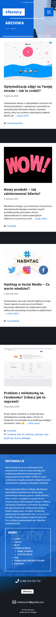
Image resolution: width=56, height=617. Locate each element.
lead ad (20, 434)
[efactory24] (14, 12)
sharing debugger (22, 438)
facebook (11, 434)
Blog (17, 545)
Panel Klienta (25, 551)
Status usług (24, 554)
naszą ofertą (42, 514)
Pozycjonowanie (15, 123)
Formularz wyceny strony (29, 560)
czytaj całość (23, 115)
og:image (38, 434)
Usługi (17, 542)
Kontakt (19, 564)
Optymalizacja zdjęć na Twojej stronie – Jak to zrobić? (28, 89)
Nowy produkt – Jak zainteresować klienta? (22, 192)
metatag (29, 434)
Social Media (13, 321)
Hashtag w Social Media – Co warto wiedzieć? (27, 287)
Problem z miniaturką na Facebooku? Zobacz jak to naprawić (24, 398)
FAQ (16, 557)
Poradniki (11, 226)
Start (7, 29)
